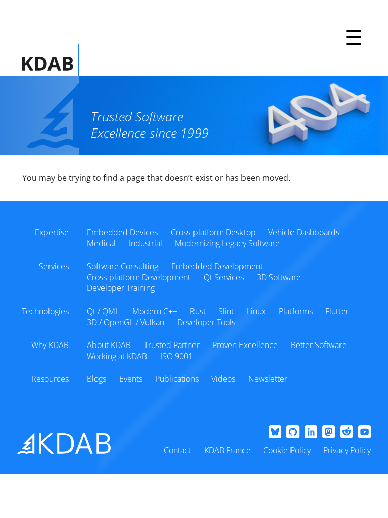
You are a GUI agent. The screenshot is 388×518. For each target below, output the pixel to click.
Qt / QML (103, 311)
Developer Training (121, 287)
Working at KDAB (117, 356)
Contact (177, 450)
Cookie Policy (287, 450)
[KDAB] (50, 60)
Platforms (296, 311)
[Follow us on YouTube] (364, 432)
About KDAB (109, 345)
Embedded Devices (122, 232)
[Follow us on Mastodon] (328, 432)
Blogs (96, 378)
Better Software (318, 345)
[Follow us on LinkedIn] (311, 432)
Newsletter (267, 378)
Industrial (145, 243)
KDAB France (227, 450)
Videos (223, 378)
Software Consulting (122, 266)
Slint (226, 311)
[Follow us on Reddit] (346, 432)
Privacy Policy (347, 450)
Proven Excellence (245, 345)
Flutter (337, 311)
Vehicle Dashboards (304, 232)
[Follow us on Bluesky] (275, 432)
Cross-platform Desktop (213, 232)
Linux (256, 311)
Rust (198, 311)
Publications (177, 378)
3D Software (279, 277)
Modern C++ (154, 311)
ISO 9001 (176, 356)
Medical (101, 243)
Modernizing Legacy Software (227, 243)
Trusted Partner (172, 345)
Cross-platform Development (138, 277)
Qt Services (224, 277)
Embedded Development (217, 266)
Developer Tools (206, 322)
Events (130, 378)
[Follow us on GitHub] (292, 432)
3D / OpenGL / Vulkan (125, 322)
